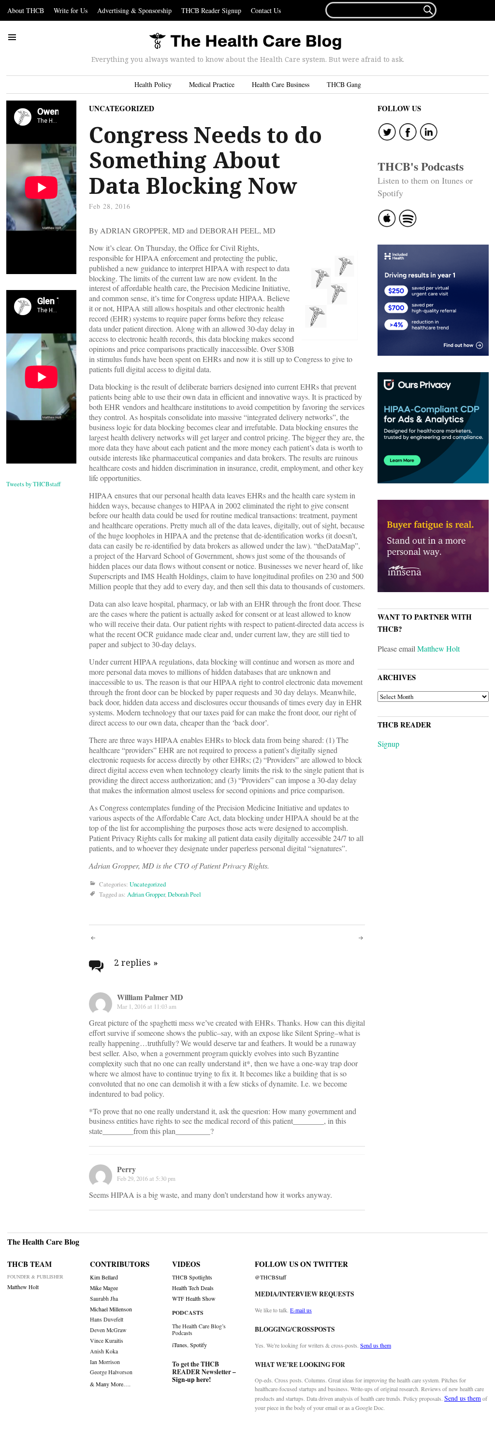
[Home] (245, 42)
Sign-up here (190, 1379)
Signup (388, 744)
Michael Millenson (111, 1309)
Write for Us (70, 10)
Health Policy (153, 84)
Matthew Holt (438, 648)
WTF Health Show (194, 1298)
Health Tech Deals (193, 1288)
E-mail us (301, 1310)
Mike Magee (104, 1288)
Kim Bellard (104, 1277)
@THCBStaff (270, 1277)
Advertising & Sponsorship (134, 10)
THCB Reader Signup (211, 10)
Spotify (198, 1345)
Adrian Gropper (146, 894)
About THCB (25, 10)
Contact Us (266, 10)
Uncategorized (121, 108)
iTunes (179, 1345)
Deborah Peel (184, 894)
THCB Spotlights (192, 1277)
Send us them (375, 1345)
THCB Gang (344, 84)
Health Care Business (280, 84)
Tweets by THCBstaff (33, 483)
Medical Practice (211, 84)
